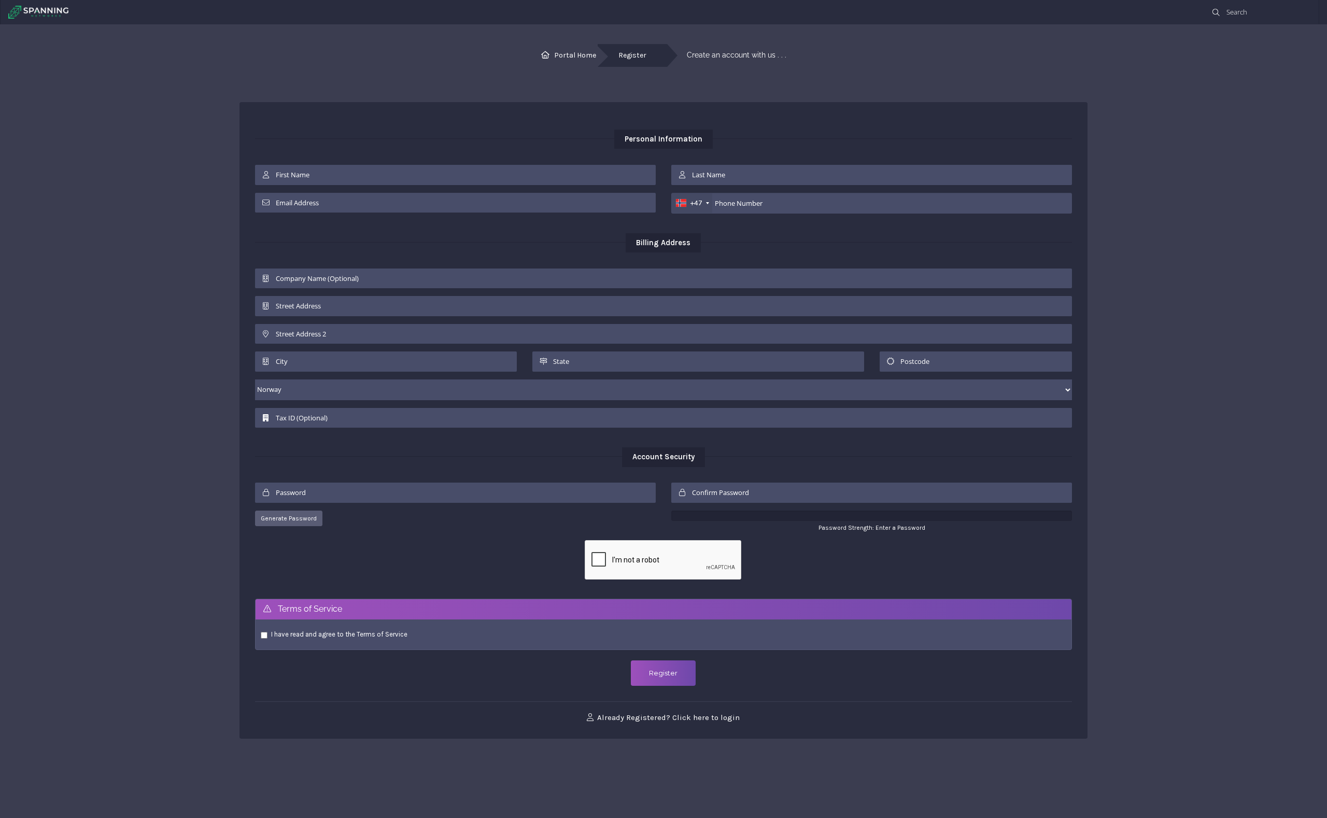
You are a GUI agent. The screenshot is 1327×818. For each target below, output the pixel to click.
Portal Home (575, 55)
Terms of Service (382, 634)
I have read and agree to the (339, 634)
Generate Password (289, 518)
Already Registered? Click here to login (667, 717)
